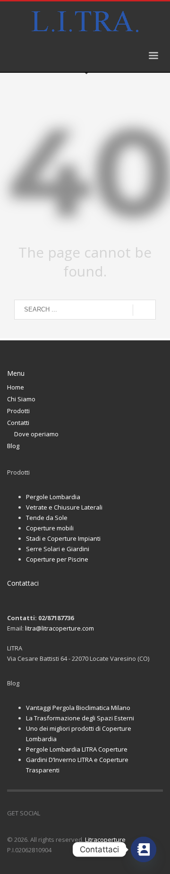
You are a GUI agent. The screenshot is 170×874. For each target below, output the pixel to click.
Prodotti (18, 411)
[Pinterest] (75, 813)
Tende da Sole (47, 517)
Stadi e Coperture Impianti (63, 538)
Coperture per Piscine (57, 559)
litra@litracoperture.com (59, 628)
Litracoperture (105, 839)
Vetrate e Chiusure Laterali (64, 507)
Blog (13, 445)
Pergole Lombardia (53, 497)
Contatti (18, 422)
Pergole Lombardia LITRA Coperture (77, 749)
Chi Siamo (21, 399)
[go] (144, 310)
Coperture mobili (50, 528)
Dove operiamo (36, 434)
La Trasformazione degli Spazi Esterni (80, 718)
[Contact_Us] (143, 849)
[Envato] (90, 813)
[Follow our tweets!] (61, 813)
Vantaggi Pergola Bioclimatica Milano (78, 707)
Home (15, 387)
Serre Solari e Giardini (57, 549)
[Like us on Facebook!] (47, 813)
